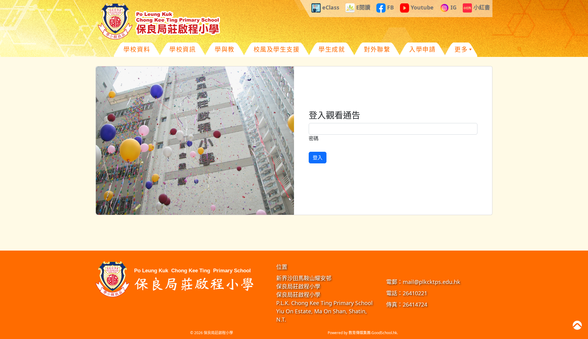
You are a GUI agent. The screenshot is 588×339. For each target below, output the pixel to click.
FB (390, 7)
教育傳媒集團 (360, 332)
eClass (330, 7)
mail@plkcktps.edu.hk (431, 281)
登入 (317, 157)
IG (453, 7)
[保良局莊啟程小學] (176, 278)
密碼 (313, 138)
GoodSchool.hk (384, 332)
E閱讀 (362, 7)
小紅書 (481, 7)
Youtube (421, 7)
